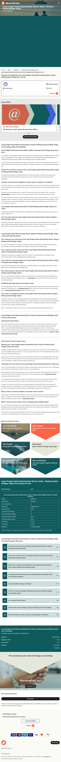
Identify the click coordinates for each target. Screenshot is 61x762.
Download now (30, 686)
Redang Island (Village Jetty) (30, 70)
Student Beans (5, 194)
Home (3, 70)
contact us (46, 756)
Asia (9, 70)
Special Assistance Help (13, 290)
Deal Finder (31, 278)
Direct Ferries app (51, 374)
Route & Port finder (28, 398)
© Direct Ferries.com (5, 753)
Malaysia (16, 70)
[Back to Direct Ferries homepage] (10, 3)
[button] (31, 547)
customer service (24, 288)
